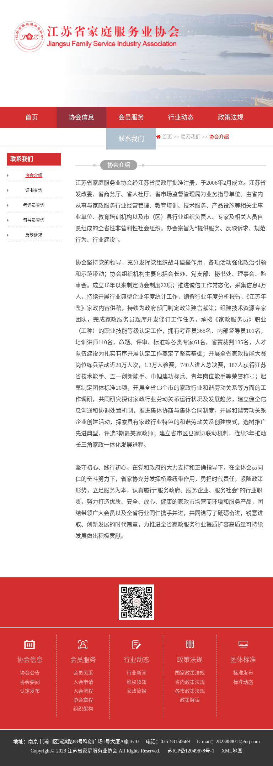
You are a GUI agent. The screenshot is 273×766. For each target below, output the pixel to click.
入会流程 (83, 691)
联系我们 (131, 138)
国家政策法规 (190, 673)
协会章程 (83, 700)
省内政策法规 (190, 682)
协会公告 (30, 673)
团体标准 (31, 138)
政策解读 (190, 700)
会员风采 (83, 673)
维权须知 (136, 682)
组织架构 (83, 709)
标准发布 (243, 673)
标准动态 (243, 682)
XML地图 (231, 751)
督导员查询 (33, 220)
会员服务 (131, 117)
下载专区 (81, 138)
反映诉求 (33, 235)
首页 (31, 117)
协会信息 (81, 117)
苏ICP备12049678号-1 (190, 751)
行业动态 (181, 117)
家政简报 (136, 691)
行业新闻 (136, 673)
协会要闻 (30, 682)
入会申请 (83, 682)
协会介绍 (33, 175)
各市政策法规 (190, 691)
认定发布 (30, 691)
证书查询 (33, 190)
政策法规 (230, 117)
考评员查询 (33, 205)
